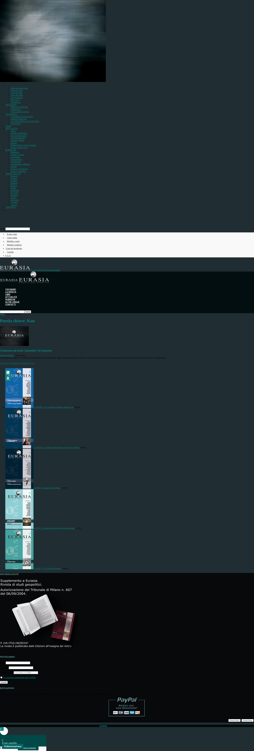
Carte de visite (16, 93)
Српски (14, 202)
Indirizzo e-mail (7, 672)
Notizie (14, 167)
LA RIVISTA (11, 114)
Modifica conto (13, 241)
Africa (13, 131)
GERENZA (16, 109)
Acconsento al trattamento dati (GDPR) (19, 677)
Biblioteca (15, 152)
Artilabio (103, 726)
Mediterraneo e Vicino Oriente (23, 145)
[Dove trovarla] (6, 209)
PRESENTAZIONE (19, 107)
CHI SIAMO (10, 105)
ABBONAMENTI (19, 119)
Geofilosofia (16, 162)
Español (14, 181)
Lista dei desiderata (14, 248)
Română (14, 195)
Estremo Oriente (17, 140)
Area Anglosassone (19, 136)
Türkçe (14, 197)
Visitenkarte (16, 102)
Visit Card (15, 100)
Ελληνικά (15, 200)
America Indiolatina (19, 133)
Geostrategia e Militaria (20, 164)
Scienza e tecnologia (19, 169)
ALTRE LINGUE (13, 174)
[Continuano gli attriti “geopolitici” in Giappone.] (14, 345)
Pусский (14, 193)
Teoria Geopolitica (18, 171)
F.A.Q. (8, 255)
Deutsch (14, 176)
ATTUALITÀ (11, 128)
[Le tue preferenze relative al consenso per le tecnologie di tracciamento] (12, 746)
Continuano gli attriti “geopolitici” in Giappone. (26, 350)
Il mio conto (12, 234)
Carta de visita (16, 90)
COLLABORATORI (20, 112)
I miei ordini (12, 238)
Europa (14, 143)
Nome (2, 663)
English (14, 178)
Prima (2, 314)
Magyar (14, 186)
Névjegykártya (17, 98)
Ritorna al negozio (28, 748)
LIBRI (8, 126)
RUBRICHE (10, 150)
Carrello (10, 252)
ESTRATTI (16, 124)
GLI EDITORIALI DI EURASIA (25, 121)
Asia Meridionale (18, 138)
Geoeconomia (16, 159)
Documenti (15, 157)
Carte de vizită (17, 95)
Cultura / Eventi (17, 155)
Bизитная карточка (19, 88)
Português (15, 190)
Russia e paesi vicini (19, 147)
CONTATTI (10, 207)
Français (14, 183)
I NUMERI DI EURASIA (22, 117)
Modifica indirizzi (14, 245)
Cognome (4, 668)
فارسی (14, 205)
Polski (13, 188)
